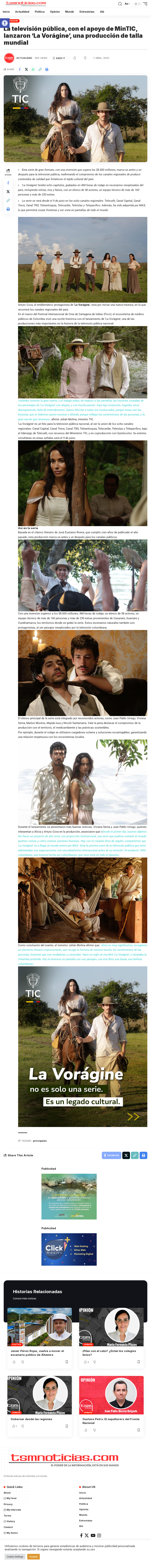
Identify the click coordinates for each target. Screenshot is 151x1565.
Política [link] (16, 1344)
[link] (5, 23)
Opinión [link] (88, 1344)
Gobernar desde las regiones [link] (31, 1419)
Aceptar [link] (33, 1556)
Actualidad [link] (11, 20)
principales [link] (40, 1140)
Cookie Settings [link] (15, 1556)
